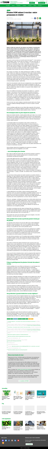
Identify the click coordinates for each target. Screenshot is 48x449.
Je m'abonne (29, 444)
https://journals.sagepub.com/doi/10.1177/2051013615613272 (18, 334)
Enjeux (13, 5)
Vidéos (34, 5)
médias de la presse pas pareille (24, 369)
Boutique (40, 5)
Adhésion (32, 2)
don (41, 2)
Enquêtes (19, 5)
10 (15, 255)
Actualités (8, 5)
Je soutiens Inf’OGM (24, 380)
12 (29, 282)
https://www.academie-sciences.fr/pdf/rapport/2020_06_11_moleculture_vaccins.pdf (25, 346)
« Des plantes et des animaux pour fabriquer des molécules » (26, 321)
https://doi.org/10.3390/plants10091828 (33, 325)
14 (7, 349)
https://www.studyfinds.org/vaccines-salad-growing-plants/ (17, 349)
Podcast (30, 5)
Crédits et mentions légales (25, 447)
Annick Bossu (10, 327)
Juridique (24, 5)
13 (35, 296)
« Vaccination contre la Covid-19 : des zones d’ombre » (22, 327)
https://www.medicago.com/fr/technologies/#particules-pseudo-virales (19, 336)
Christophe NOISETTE (11, 321)
